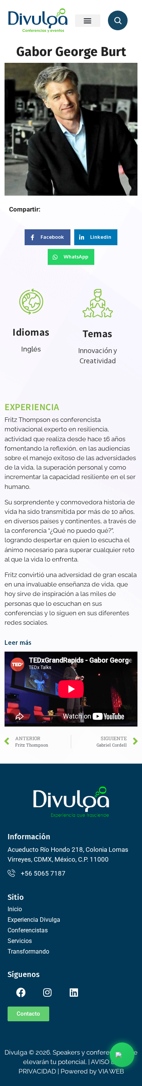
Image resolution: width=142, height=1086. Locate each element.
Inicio (15, 909)
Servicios (20, 940)
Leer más (18, 642)
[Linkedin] (74, 992)
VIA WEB (111, 1071)
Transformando (28, 951)
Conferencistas (28, 930)
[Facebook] (21, 992)
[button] (88, 20)
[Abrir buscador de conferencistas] (118, 20)
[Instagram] (47, 992)
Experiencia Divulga (34, 919)
